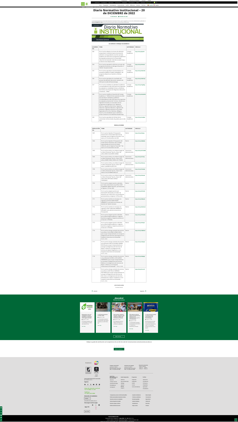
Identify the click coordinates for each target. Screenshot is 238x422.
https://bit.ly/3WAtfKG (140, 70)
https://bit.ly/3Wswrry (140, 163)
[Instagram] (1, 410)
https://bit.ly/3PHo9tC (140, 64)
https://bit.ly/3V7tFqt (140, 156)
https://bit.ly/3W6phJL (140, 256)
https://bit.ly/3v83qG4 (140, 241)
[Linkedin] (1, 417)
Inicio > (84, 7)
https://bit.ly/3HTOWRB (140, 150)
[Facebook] (1, 408)
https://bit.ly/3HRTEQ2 (140, 78)
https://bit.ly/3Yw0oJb (140, 169)
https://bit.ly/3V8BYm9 (140, 230)
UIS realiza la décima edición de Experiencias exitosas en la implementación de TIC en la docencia (134, 317)
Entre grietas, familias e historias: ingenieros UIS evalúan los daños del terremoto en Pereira (119, 316)
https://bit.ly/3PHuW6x (140, 214)
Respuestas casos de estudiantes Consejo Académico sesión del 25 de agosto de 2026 (87, 316)
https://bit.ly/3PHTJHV (140, 191)
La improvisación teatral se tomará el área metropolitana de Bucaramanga (150, 316)
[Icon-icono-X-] (1, 413)
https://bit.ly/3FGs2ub (140, 175)
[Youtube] (1, 415)
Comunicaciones (89, 7)
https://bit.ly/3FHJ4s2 (140, 183)
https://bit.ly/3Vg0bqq (140, 84)
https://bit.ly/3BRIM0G (140, 141)
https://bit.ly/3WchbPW (140, 94)
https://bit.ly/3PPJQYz (140, 222)
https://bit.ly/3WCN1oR (140, 206)
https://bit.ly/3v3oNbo (140, 117)
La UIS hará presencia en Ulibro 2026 (102, 315)
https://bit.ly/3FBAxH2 (140, 199)
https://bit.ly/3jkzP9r (139, 51)
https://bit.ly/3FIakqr (139, 133)
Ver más (83, 326)
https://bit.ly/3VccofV (140, 269)
